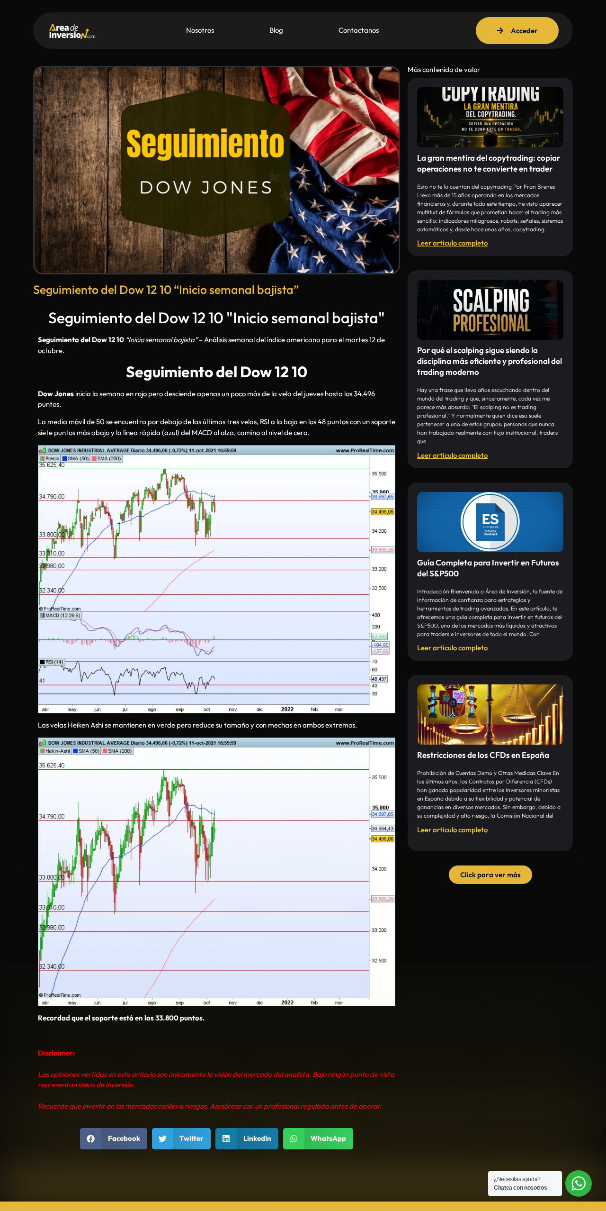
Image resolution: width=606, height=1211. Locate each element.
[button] (113, 1138)
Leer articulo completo (452, 242)
